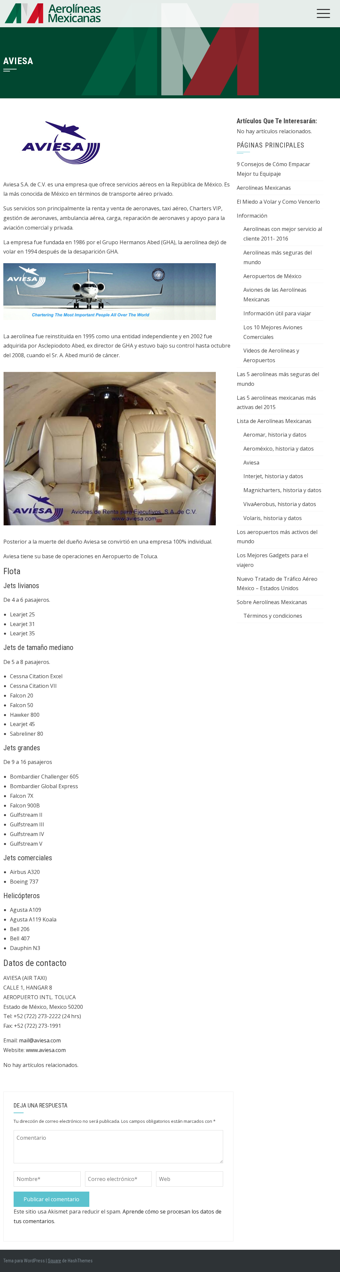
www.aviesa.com (46, 1050)
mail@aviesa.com (40, 1040)
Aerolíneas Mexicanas (264, 187)
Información (252, 215)
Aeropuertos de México (272, 276)
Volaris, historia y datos (272, 518)
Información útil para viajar (277, 313)
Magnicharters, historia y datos (282, 490)
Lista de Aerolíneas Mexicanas (274, 421)
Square (54, 1260)
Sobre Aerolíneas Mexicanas (272, 602)
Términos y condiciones (272, 615)
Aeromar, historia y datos (274, 434)
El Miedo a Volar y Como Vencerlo (278, 201)
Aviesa (251, 462)
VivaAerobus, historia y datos (279, 504)
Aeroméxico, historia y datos (278, 448)
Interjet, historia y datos (273, 476)
